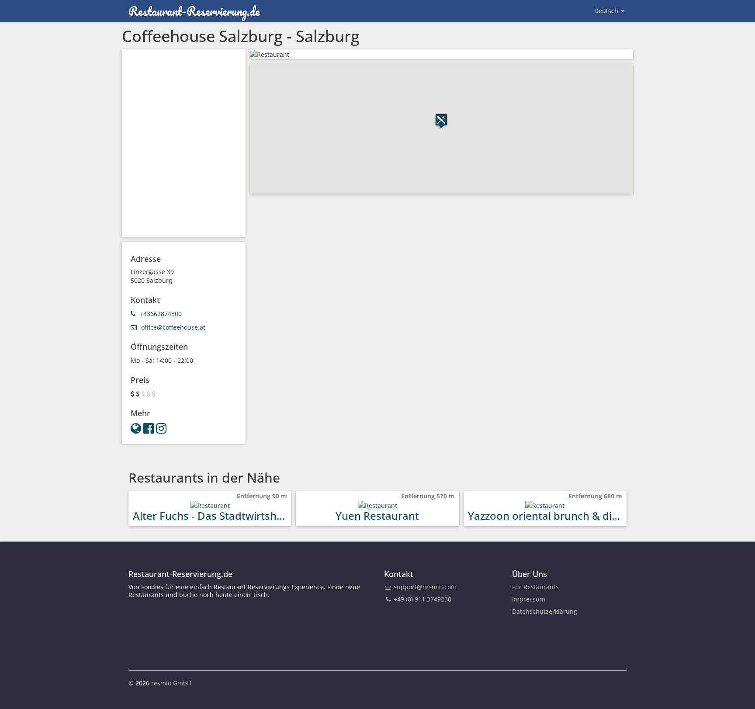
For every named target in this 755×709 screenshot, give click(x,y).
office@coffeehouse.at (173, 327)
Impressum (528, 599)
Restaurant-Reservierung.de (194, 11)
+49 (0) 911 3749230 (421, 599)
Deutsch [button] (607, 11)
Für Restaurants (535, 587)
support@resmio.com (425, 587)
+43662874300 (161, 313)
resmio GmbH (171, 683)
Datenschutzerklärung (544, 611)
